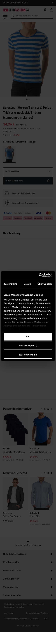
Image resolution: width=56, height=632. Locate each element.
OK (28, 336)
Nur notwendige (28, 354)
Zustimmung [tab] (10, 284)
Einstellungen (26, 345)
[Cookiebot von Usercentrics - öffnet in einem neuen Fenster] (39, 275)
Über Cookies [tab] (44, 284)
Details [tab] (27, 284)
